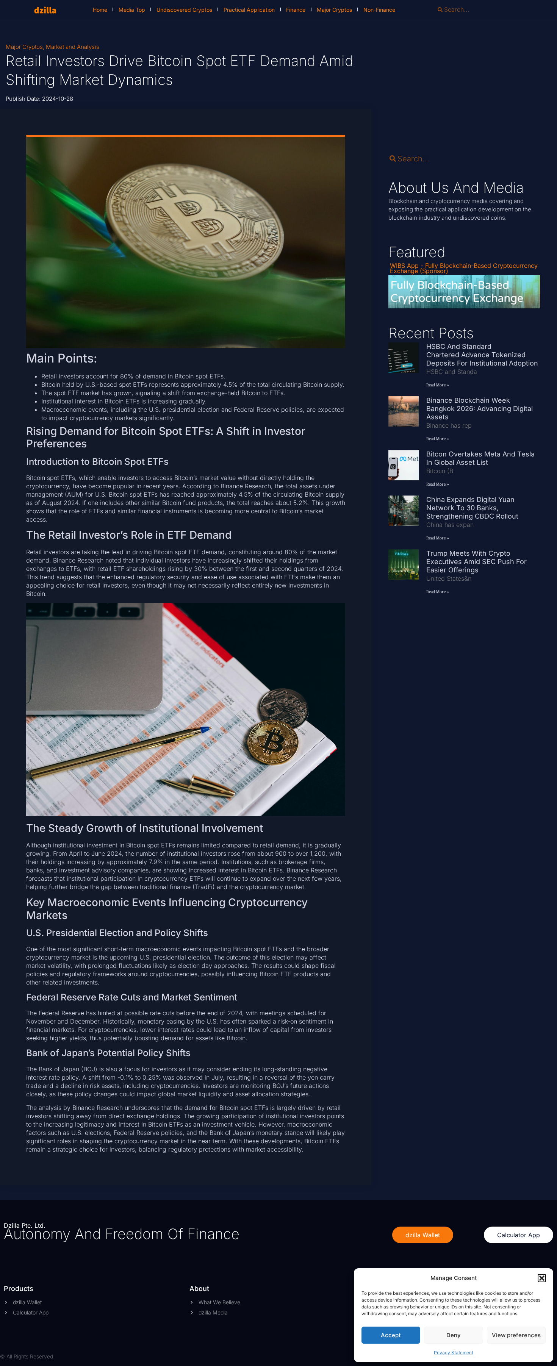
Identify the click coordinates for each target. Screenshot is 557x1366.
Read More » (437, 385)
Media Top (132, 9)
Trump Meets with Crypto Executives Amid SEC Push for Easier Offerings (476, 561)
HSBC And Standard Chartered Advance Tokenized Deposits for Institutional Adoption (482, 354)
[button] (542, 1278)
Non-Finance (379, 9)
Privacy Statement (453, 1352)
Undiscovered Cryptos (184, 9)
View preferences (516, 1335)
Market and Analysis (72, 46)
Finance (295, 9)
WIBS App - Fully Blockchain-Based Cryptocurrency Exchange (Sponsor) (464, 268)
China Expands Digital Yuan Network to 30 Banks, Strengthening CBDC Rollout (472, 507)
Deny (453, 1335)
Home (100, 9)
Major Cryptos (334, 9)
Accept (391, 1335)
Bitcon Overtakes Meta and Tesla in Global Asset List (480, 458)
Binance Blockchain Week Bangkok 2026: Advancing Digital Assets (479, 408)
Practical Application (249, 9)
